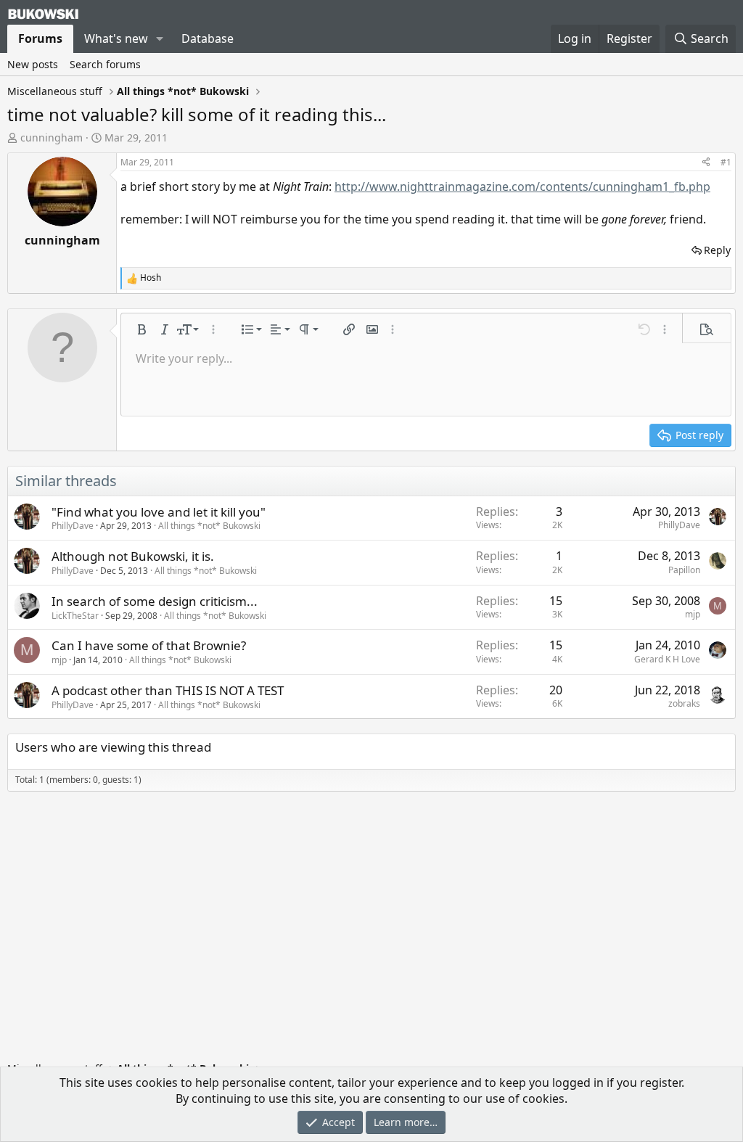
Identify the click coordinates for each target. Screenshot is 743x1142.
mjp (692, 614)
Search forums (105, 64)
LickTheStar (75, 615)
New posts (32, 64)
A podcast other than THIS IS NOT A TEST (168, 690)
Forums (40, 38)
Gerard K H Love (667, 659)
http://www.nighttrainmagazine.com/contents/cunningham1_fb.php (522, 186)
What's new (116, 38)
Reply (717, 250)
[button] (160, 38)
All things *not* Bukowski (209, 525)
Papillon (684, 570)
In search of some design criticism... (155, 601)
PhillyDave (73, 525)
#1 (726, 162)
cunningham (51, 137)
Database (207, 38)
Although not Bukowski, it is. (133, 556)
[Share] (706, 163)
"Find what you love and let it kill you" (159, 512)
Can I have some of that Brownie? (149, 645)
